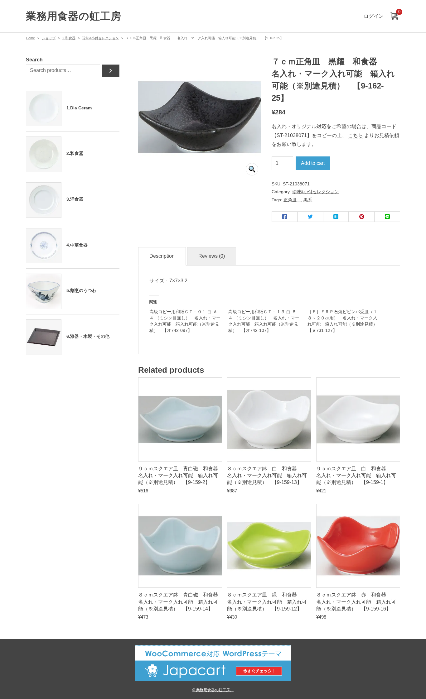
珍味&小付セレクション (100, 38)
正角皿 (292, 199)
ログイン (374, 16)
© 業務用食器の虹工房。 (213, 690)
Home (30, 38)
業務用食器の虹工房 (73, 16)
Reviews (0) (211, 256)
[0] (394, 16)
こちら (355, 135)
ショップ (49, 38)
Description (162, 256)
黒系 (307, 199)
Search (34, 59)
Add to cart (313, 163)
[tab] (162, 256)
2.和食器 (68, 38)
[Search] (110, 71)
